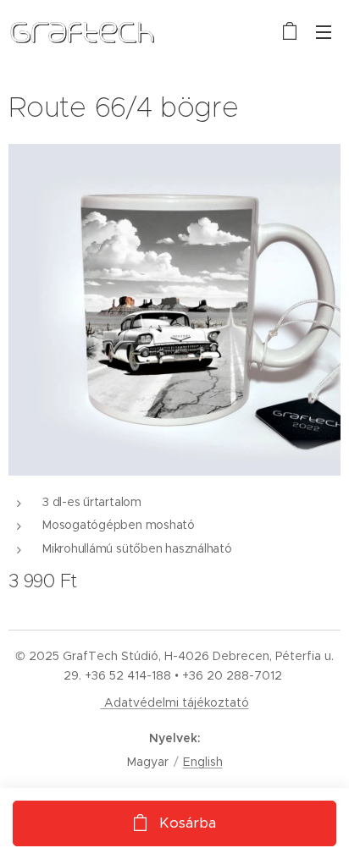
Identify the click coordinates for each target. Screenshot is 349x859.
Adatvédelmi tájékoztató (175, 702)
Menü (324, 31)
